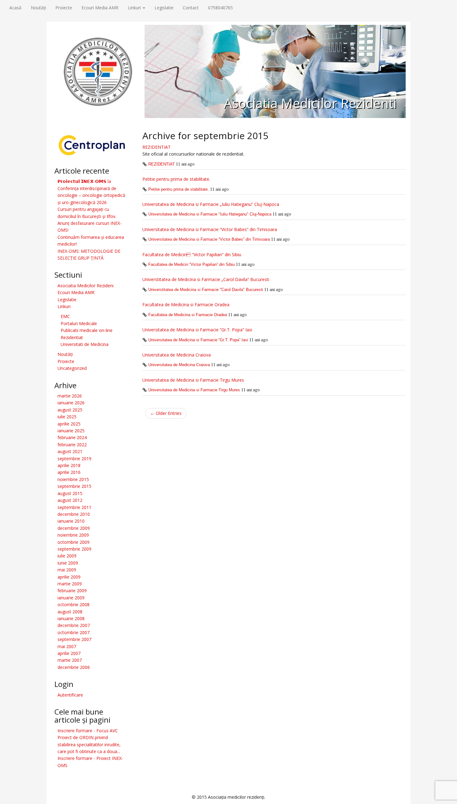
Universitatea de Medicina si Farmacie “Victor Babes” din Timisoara (209, 229)
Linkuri (135, 8)
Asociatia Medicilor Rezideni (85, 285)
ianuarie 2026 (71, 403)
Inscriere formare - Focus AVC (88, 731)
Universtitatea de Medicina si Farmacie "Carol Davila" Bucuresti (205, 290)
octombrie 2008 (74, 604)
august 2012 (70, 500)
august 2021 (70, 451)
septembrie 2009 (74, 549)
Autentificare (70, 695)
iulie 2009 (67, 556)
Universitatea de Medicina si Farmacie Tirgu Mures (193, 380)
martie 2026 (70, 396)
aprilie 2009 (69, 577)
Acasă (15, 8)
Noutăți (38, 8)
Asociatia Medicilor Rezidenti (310, 103)
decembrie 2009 (74, 528)
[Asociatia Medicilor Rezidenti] (228, 71)
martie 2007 (70, 660)
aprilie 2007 (69, 653)
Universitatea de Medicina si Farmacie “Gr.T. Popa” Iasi (197, 330)
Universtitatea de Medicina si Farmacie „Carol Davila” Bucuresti (205, 279)
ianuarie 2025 (71, 431)
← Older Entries (166, 413)
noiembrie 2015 (73, 479)
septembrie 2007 (74, 639)
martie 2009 (70, 584)
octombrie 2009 (74, 542)
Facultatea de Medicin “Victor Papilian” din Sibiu (191, 264)
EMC (65, 316)
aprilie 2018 (69, 465)
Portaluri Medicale (79, 323)
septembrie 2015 (74, 486)
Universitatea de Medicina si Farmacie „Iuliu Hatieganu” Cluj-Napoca (210, 204)
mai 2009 (67, 570)
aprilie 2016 (69, 472)
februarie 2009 (72, 590)
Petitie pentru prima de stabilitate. (176, 179)
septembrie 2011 (74, 507)
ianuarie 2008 (71, 618)
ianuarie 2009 (71, 598)
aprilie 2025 (69, 424)
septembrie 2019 (74, 458)
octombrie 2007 (74, 632)
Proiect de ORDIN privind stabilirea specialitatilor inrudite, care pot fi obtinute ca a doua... (89, 744)
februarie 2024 (72, 437)
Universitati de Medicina (84, 344)
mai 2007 (67, 646)
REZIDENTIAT (156, 147)
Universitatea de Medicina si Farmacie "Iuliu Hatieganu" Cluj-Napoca (209, 214)
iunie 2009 (68, 563)
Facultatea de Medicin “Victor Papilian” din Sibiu (191, 254)
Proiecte (63, 8)
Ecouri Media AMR (99, 8)
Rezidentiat (72, 337)
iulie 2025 (67, 417)
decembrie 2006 (74, 667)
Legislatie (164, 8)
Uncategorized (72, 368)
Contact (191, 8)
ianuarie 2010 (71, 521)
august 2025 (70, 410)
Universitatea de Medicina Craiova (176, 355)
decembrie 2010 (74, 514)
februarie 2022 (72, 444)
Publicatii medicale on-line (87, 330)
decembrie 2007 (74, 625)
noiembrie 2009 (73, 535)
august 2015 (70, 493)
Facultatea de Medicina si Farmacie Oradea (185, 304)
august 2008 (70, 612)
